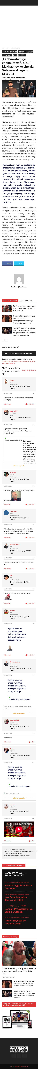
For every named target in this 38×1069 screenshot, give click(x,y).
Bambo (12, 610)
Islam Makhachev (25, 52)
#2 (33, 424)
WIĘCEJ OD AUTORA (26, 301)
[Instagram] (19, 291)
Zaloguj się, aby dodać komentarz (19, 353)
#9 (33, 733)
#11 (33, 818)
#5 (33, 558)
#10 (33, 762)
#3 (33, 486)
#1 (33, 393)
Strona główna (5, 48)
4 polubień (30, 537)
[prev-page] (3, 340)
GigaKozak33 (14, 720)
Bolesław (13, 473)
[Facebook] (14, 291)
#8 (33, 675)
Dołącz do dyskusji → (29, 370)
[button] (3, 3)
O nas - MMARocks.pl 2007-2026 (19, 1066)
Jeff (11, 575)
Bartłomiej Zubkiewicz (16, 78)
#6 (33, 589)
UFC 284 (21, 55)
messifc (12, 805)
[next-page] (6, 340)
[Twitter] (23, 291)
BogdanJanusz (15, 544)
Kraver (12, 749)
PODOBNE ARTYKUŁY (10, 301)
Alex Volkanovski (15, 48)
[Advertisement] (19, 26)
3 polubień (30, 504)
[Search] (35, 3)
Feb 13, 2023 (8, 393)
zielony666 (14, 411)
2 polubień (30, 568)
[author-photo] (19, 284)
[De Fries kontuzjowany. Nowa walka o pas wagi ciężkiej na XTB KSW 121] (7, 308)
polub (32, 742)
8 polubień (30, 404)
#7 (33, 624)
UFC (15, 55)
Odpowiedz (7, 404)
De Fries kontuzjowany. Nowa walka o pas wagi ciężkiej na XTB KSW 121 (24, 308)
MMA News (7, 55)
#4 (33, 524)
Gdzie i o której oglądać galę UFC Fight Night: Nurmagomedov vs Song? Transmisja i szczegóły (24, 983)
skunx (12, 380)
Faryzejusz (13, 511)
